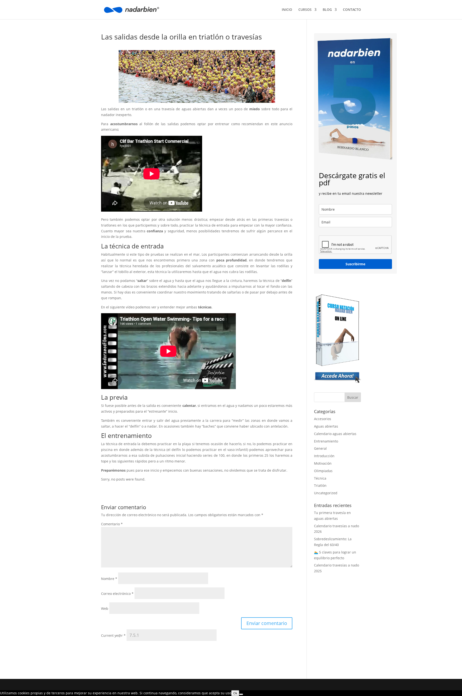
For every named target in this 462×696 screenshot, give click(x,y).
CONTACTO (352, 10)
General (320, 448)
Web (104, 608)
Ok (235, 693)
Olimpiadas (323, 470)
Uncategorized (325, 493)
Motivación (323, 463)
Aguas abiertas (326, 426)
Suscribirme (355, 264)
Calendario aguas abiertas (335, 433)
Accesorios (322, 418)
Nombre (109, 578)
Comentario (112, 524)
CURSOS (305, 10)
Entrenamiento (326, 441)
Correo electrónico (117, 593)
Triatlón (320, 485)
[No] (241, 694)
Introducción (324, 456)
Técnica (320, 478)
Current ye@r (113, 635)
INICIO (287, 10)
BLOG (327, 10)
